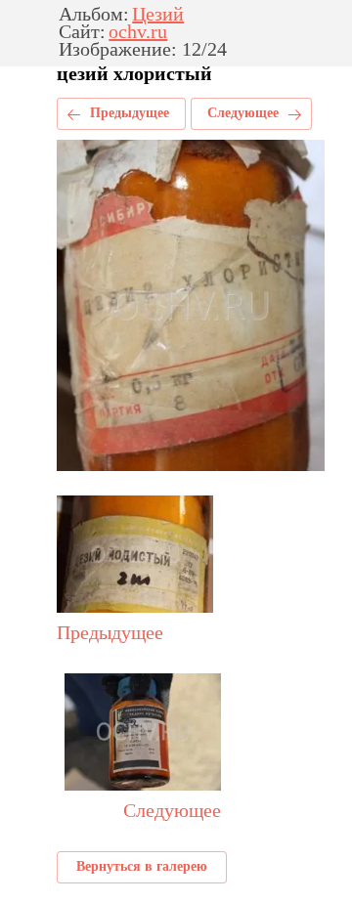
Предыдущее (129, 113)
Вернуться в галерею (141, 866)
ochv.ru (138, 32)
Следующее (243, 113)
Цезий (158, 14)
